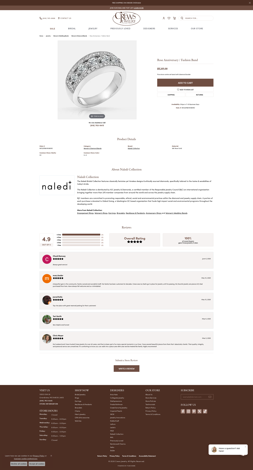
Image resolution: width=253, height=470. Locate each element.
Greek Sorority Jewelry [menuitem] (118, 407)
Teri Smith (57, 316)
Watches (78, 421)
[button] (164, 18)
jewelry (48, 36)
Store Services (150, 397)
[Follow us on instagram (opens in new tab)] (188, 411)
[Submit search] (182, 18)
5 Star (59, 235)
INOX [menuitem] (112, 414)
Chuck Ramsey (59, 256)
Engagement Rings (85, 213)
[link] (127, 8)
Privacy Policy (150, 411)
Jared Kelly (57, 296)
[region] (97, 79)
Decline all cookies (18, 464)
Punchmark (131, 466)
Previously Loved (120, 28)
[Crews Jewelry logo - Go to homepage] (126, 18)
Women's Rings (101, 213)
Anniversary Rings (154, 213)
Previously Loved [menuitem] (116, 440)
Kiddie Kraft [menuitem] (114, 421)
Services (173, 28)
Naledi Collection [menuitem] (116, 434)
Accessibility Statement (147, 456)
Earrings (112, 213)
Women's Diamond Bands (79, 36)
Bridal (72, 28)
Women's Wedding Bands (61, 36)
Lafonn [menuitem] (112, 424)
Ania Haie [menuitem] (114, 394)
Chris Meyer (58, 335)
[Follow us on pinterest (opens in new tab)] (194, 411)
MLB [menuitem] (112, 430)
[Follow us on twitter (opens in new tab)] (199, 411)
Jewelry (93, 28)
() (102, 235)
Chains (77, 411)
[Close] (249, 2)
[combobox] (199, 18)
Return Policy (150, 407)
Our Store (197, 28)
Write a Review (127, 368)
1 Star (59, 245)
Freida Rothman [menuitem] (116, 404)
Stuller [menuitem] (112, 450)
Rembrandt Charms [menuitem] (118, 444)
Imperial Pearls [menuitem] (116, 411)
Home (41, 36)
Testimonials (150, 404)
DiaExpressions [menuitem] (116, 401)
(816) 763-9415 (97, 125)
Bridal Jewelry (80, 394)
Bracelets (121, 213)
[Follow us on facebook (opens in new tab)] (183, 411)
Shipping (171, 95)
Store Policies (150, 401)
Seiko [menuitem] (112, 447)
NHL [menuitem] (111, 437)
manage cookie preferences (25, 459)
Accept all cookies (36, 464)
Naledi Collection (134, 148)
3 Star (59, 240)
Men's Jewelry (80, 414)
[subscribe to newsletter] (209, 396)
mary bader (58, 275)
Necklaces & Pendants (135, 213)
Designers (149, 28)
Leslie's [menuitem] (113, 427)
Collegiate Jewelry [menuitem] (117, 397)
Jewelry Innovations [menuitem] (117, 417)
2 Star (59, 242)
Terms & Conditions (152, 414)
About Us (148, 394)
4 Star (59, 237)
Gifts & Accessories (82, 417)
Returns (199, 95)
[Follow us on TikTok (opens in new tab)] (205, 411)
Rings (77, 397)
